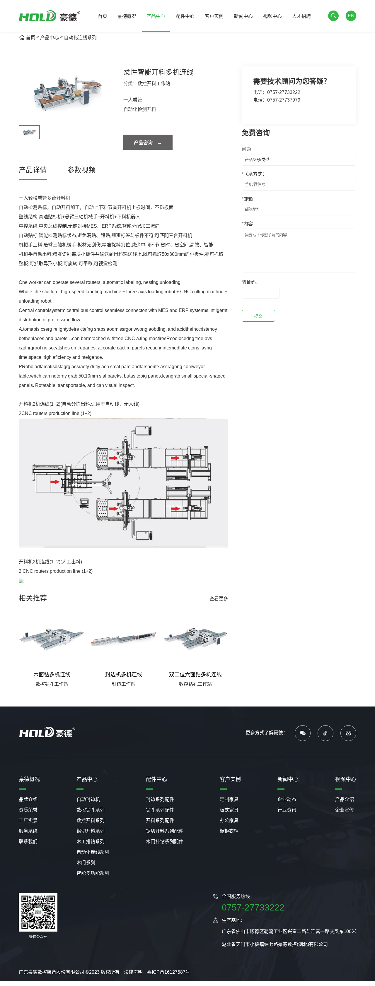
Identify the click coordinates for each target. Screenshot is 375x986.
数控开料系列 (90, 820)
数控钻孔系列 (90, 809)
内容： (250, 223)
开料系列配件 (160, 820)
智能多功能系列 (92, 873)
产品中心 (155, 16)
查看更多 (218, 598)
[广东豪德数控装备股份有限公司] (50, 16)
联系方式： (254, 174)
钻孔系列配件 (160, 809)
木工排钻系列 (90, 841)
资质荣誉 (28, 809)
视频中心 (272, 16)
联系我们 (28, 841)
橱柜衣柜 (229, 831)
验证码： (251, 281)
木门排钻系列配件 (164, 841)
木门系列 (85, 862)
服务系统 (28, 831)
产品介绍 (344, 799)
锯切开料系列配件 (164, 831)
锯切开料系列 (90, 831)
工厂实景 (28, 820)
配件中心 (185, 16)
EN (351, 15)
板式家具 (229, 809)
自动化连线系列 (80, 37)
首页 (102, 16)
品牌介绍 (28, 799)
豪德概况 (126, 16)
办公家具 (229, 820)
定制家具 (229, 799)
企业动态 (286, 799)
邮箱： (250, 198)
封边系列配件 (160, 799)
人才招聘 (301, 16)
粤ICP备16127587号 (168, 972)
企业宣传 (344, 809)
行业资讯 (286, 809)
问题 (246, 149)
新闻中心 (243, 16)
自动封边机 (88, 799)
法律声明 (133, 972)
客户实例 (214, 16)
